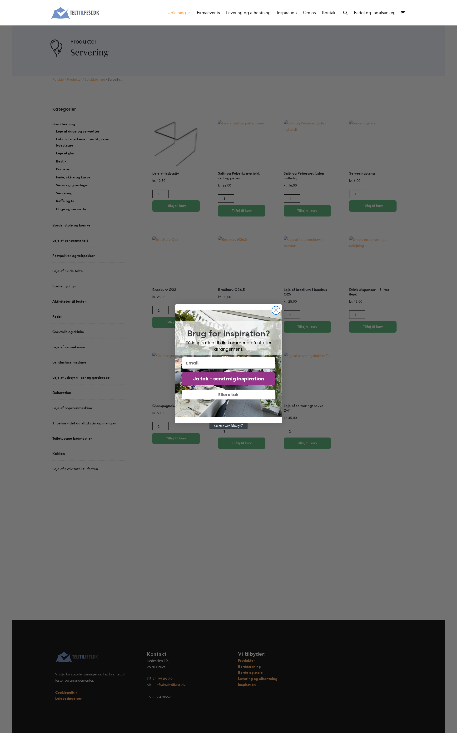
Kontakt (329, 13)
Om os (309, 13)
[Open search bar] (345, 13)
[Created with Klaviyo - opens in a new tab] (228, 426)
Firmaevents (208, 13)
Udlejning (177, 13)
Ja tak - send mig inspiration (228, 378)
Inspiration (287, 13)
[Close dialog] (276, 310)
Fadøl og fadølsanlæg (375, 13)
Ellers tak (228, 395)
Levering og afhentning (248, 13)
